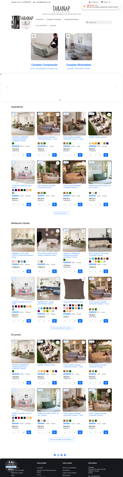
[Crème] (101, 143)
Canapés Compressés (54, 19)
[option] (61, 87)
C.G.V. (39, 474)
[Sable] (67, 311)
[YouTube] (58, 455)
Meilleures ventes (17, 473)
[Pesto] (13, 143)
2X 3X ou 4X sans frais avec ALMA (46, 471)
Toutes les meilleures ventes (61, 328)
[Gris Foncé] (99, 259)
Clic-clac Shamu (41, 25)
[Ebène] (99, 143)
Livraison (40, 468)
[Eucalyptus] (96, 193)
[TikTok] (68, 455)
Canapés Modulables (71, 19)
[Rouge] (19, 190)
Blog (12, 475)
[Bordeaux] (107, 259)
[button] (93, 2)
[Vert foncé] (25, 190)
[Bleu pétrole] (73, 308)
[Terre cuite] (96, 143)
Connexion (66, 470)
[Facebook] (55, 455)
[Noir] (22, 190)
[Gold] (104, 143)
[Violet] (90, 261)
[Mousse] (99, 261)
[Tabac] (96, 259)
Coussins (53, 25)
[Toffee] (93, 193)
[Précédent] (7, 88)
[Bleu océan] (79, 308)
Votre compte (67, 463)
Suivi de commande (69, 468)
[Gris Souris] (13, 190)
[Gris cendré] (90, 193)
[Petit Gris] (42, 143)
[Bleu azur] (25, 261)
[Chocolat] (73, 305)
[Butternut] (39, 143)
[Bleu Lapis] (107, 143)
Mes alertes (66, 475)
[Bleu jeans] (104, 261)
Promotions (40, 19)
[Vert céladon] (13, 193)
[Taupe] (104, 259)
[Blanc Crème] (16, 193)
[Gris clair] (90, 143)
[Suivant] (116, 88)
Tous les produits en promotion (61, 440)
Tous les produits (61, 213)
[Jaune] (101, 261)
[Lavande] (22, 261)
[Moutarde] (93, 143)
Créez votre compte (69, 473)
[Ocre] (70, 311)
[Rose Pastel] (27, 190)
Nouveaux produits (17, 470)
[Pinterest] (61, 455)
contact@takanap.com (43, 2)
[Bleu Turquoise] (93, 259)
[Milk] (16, 143)
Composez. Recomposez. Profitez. (78, 68)
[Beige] (93, 261)
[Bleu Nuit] (16, 190)
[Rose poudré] (13, 261)
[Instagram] (65, 455)
